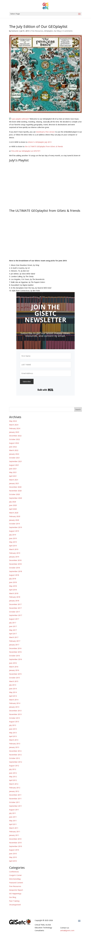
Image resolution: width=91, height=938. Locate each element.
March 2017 (13, 637)
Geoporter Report (16, 890)
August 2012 (14, 765)
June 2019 (13, 538)
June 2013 (13, 729)
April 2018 (13, 590)
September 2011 (15, 806)
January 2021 (14, 483)
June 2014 (13, 688)
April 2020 (13, 509)
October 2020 (14, 494)
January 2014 (14, 707)
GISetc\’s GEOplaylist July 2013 (39, 142)
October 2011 (14, 802)
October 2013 (14, 718)
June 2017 (13, 626)
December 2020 (15, 487)
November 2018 (15, 564)
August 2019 (14, 531)
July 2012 (12, 769)
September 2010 (15, 846)
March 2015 (13, 681)
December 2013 (15, 710)
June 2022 (13, 447)
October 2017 (14, 612)
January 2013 (14, 747)
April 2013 (13, 736)
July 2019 (12, 535)
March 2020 (13, 513)
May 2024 (13, 421)
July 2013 (12, 725)
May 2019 (13, 542)
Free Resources (37, 31)
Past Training (14, 901)
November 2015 (15, 674)
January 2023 (14, 432)
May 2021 (13, 472)
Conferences (14, 872)
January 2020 (14, 520)
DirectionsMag (15, 879)
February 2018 (14, 597)
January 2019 (14, 557)
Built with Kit (45, 390)
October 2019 (14, 523)
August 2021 (14, 465)
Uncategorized (15, 904)
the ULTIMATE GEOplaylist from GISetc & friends (44, 146)
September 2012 (15, 762)
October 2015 (14, 678)
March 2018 (13, 593)
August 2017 (14, 619)
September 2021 (15, 461)
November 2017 (15, 608)
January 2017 (14, 645)
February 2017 (14, 641)
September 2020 (15, 498)
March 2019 (13, 549)
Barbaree (14, 31)
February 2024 (14, 428)
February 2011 (14, 831)
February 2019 (14, 553)
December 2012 (15, 751)
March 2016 (13, 667)
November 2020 (15, 491)
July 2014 (12, 685)
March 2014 (13, 700)
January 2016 (14, 670)
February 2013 (14, 743)
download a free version (45, 132)
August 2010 (14, 850)
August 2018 (14, 575)
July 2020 (12, 502)
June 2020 (13, 505)
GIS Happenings (15, 893)
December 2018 (15, 560)
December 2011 (15, 795)
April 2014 (13, 696)
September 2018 (15, 571)
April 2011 (13, 824)
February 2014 (14, 703)
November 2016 (15, 652)
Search (78, 409)
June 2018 (13, 582)
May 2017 (13, 630)
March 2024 (13, 425)
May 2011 (13, 820)
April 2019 (13, 546)
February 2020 (14, 516)
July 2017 (12, 623)
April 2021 (13, 476)
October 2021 (14, 458)
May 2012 (13, 776)
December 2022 (15, 436)
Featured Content (16, 882)
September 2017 (15, 615)
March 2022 (13, 450)
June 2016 (13, 663)
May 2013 (13, 732)
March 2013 (13, 740)
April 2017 (13, 633)
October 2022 (14, 439)
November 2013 (15, 714)
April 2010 (13, 861)
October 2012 (14, 758)
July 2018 (12, 578)
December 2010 (15, 839)
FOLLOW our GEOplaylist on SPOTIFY (25, 151)
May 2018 (13, 586)
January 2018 (14, 601)
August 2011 (14, 810)
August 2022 (14, 443)
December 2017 (15, 604)
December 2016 (15, 648)
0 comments (68, 31)
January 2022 (14, 454)
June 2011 (13, 817)
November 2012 (15, 755)
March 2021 (13, 480)
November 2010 (15, 842)
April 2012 (13, 780)
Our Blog (57, 31)
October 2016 (14, 655)
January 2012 (14, 791)
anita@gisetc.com (67, 930)
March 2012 (13, 784)
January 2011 (14, 835)
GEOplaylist (48, 31)
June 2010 (13, 853)
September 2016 (15, 659)
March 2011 (13, 828)
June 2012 (13, 773)
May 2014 (13, 692)
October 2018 (14, 568)
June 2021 (13, 469)
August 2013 (14, 721)
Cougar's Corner (15, 875)
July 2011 (12, 813)
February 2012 (14, 787)
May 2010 (13, 857)
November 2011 (15, 798)
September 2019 (15, 527)
